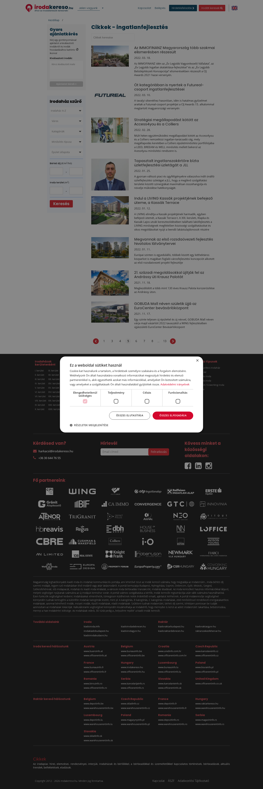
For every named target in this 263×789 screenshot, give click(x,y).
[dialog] (131, 394)
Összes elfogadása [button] (172, 415)
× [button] (197, 360)
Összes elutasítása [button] (129, 415)
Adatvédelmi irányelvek (174, 384)
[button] (89, 425)
